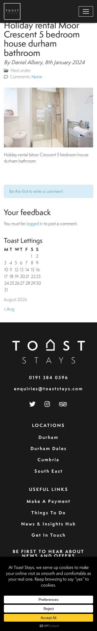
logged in (34, 223)
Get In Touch (49, 535)
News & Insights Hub (48, 524)
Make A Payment (49, 501)
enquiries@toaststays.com (48, 389)
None (37, 77)
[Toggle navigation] (86, 11)
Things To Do (48, 513)
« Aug (9, 309)
